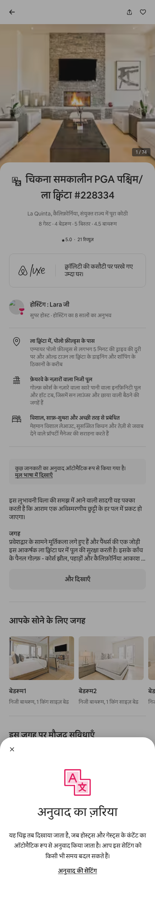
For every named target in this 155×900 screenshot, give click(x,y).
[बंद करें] (12, 749)
